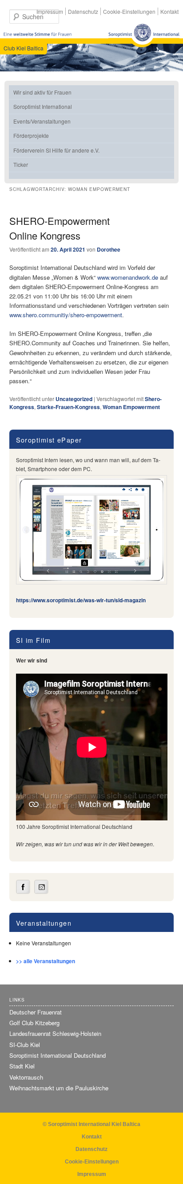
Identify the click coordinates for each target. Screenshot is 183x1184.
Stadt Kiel (22, 1066)
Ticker (20, 164)
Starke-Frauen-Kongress (68, 407)
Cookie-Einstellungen (129, 11)
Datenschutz (83, 11)
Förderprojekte (31, 135)
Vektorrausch (26, 1077)
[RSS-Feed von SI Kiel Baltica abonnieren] (41, 892)
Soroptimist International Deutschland (57, 1055)
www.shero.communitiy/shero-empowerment (65, 314)
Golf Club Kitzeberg (34, 1022)
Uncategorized (74, 399)
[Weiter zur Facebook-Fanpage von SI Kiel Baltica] (23, 892)
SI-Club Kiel (24, 1044)
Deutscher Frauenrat (35, 1012)
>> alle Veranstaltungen (45, 961)
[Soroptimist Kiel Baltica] (143, 35)
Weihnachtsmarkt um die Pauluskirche (58, 1088)
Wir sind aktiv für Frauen (42, 92)
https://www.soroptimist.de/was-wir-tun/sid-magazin (81, 600)
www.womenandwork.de (127, 277)
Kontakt (169, 11)
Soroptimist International (42, 106)
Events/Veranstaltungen (42, 121)
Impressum (49, 11)
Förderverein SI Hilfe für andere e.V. (56, 150)
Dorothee (108, 249)
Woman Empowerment (131, 407)
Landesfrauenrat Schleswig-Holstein (55, 1033)
